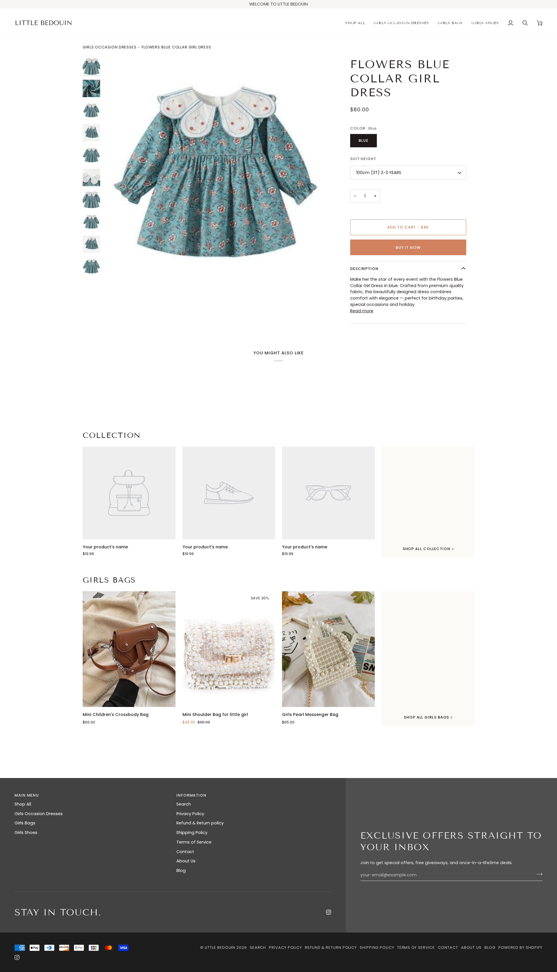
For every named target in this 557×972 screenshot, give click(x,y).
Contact (185, 852)
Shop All (23, 804)
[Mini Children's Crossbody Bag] (129, 649)
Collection (112, 435)
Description (364, 268)
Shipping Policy (191, 832)
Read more (361, 311)
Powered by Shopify (520, 947)
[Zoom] (114, 271)
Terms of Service (193, 842)
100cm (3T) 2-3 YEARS (378, 172)
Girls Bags (109, 580)
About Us (186, 861)
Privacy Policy (190, 814)
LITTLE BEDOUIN (220, 947)
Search (183, 804)
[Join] (537, 874)
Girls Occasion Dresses (110, 47)
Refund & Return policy (200, 823)
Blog (181, 870)
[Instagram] (328, 912)
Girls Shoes (26, 832)
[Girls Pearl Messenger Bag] (328, 649)
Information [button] (191, 795)
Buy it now (408, 247)
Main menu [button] (27, 795)
